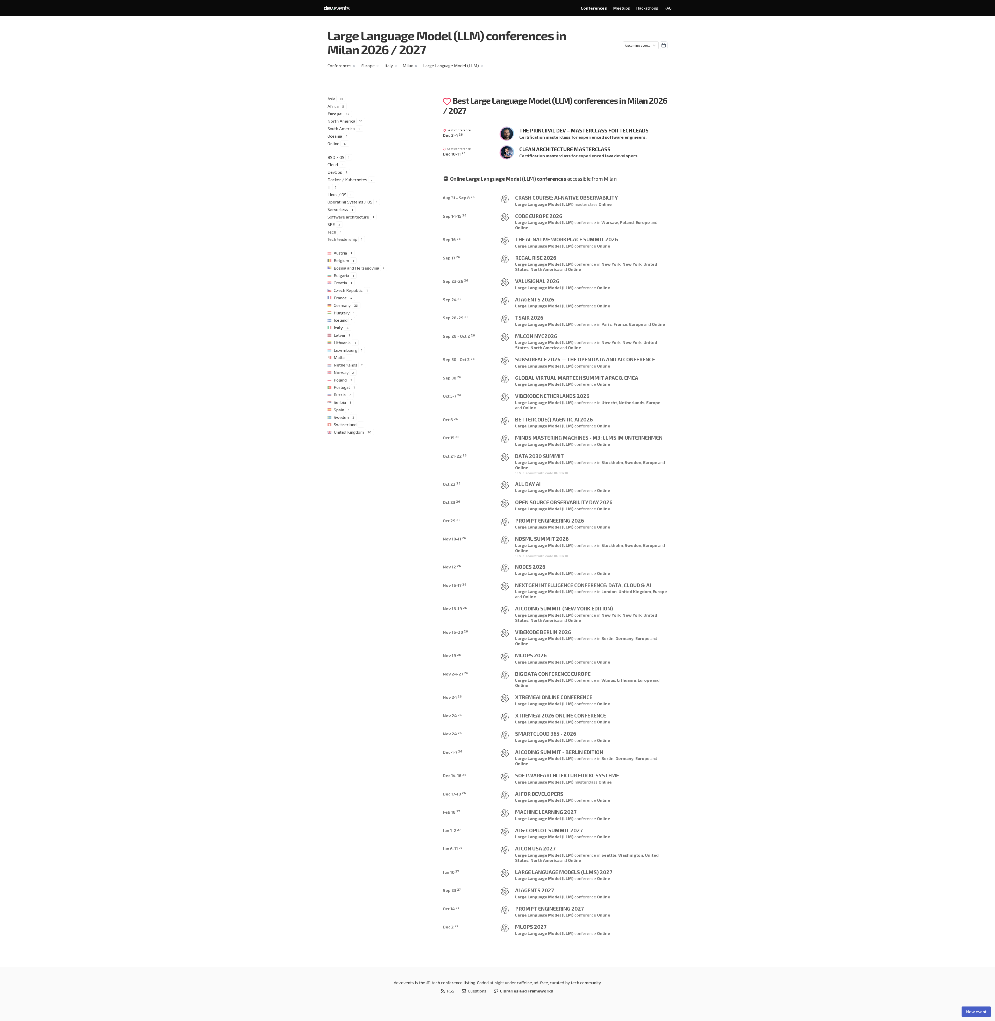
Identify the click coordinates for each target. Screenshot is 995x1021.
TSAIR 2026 (529, 317)
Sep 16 (452, 239)
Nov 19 (452, 655)
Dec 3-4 (453, 135)
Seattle (608, 855)
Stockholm (612, 462)
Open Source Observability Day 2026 (564, 502)
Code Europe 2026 (538, 216)
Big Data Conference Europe (553, 674)
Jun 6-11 (452, 848)
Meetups (621, 7)
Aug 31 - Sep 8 (459, 197)
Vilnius (608, 680)
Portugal (342, 387)
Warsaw (609, 222)
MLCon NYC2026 (536, 336)
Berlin (607, 638)
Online (333, 143)
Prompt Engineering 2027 (549, 908)
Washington (630, 855)
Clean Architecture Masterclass (564, 149)
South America (341, 128)
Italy (389, 65)
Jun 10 (451, 872)
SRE (331, 224)
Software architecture (348, 216)
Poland (340, 379)
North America (341, 120)
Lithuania (342, 342)
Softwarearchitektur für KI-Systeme (567, 775)
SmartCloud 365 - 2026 (545, 733)
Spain (339, 409)
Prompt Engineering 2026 (549, 520)
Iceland (340, 320)
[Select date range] (663, 45)
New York (611, 264)
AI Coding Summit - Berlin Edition (559, 752)
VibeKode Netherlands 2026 (552, 396)
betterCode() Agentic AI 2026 (554, 419)
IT (329, 187)
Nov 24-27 (455, 673)
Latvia (339, 335)
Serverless (338, 209)
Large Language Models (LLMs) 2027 (563, 872)
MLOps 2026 (531, 655)
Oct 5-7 (452, 395)
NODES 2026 (530, 567)
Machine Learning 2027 (546, 812)
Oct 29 (451, 520)
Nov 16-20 (455, 632)
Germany (342, 305)
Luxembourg (345, 350)
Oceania (335, 135)
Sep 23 (452, 890)
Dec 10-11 (454, 153)
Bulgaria (341, 275)
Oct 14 (451, 908)
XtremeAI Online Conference (553, 697)
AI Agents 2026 (534, 299)
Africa (333, 106)
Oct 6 (450, 419)
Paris (606, 324)
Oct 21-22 (455, 456)
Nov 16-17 (454, 585)
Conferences (594, 7)
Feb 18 (451, 811)
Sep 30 (452, 377)
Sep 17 (451, 257)
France (340, 297)
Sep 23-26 (455, 281)
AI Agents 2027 (534, 890)
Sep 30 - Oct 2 (459, 359)
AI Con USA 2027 (535, 848)
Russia (340, 394)
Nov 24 (452, 697)
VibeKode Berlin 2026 (543, 632)
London (609, 591)
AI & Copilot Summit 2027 (549, 830)
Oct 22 (451, 484)
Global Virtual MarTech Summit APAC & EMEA (576, 378)
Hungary (342, 312)
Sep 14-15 (454, 216)
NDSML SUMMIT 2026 (542, 539)
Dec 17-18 (454, 793)
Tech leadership (342, 239)
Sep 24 (452, 299)
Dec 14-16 (454, 775)
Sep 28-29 (455, 317)
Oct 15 (451, 437)
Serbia (340, 402)
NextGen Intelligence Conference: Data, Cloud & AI (583, 585)
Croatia (340, 282)
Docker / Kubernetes (347, 179)
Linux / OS (337, 194)
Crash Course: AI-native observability (566, 197)
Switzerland (345, 424)
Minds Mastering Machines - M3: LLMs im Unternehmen (589, 437)
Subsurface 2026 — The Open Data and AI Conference (585, 359)
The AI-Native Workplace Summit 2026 (566, 239)
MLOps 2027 (530, 927)
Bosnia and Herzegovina (356, 267)
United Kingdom (349, 431)
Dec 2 (450, 926)
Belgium (341, 260)
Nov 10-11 (454, 538)
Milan (408, 65)
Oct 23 (451, 502)
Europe (368, 65)
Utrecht (609, 402)
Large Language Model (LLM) (451, 65)
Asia (331, 98)
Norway (341, 372)
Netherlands (345, 364)
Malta (339, 357)
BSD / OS (336, 157)
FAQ (668, 7)
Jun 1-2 (452, 830)
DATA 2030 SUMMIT (539, 456)
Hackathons (647, 7)
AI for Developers (539, 794)
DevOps (335, 172)
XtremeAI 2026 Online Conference (560, 715)
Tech (332, 231)
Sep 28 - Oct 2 (459, 336)
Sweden (341, 417)
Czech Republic (348, 290)
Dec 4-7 (452, 752)
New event (976, 1011)
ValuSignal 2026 (537, 281)
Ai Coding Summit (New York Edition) (564, 608)
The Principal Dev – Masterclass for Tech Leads (584, 130)
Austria (340, 252)
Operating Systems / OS (350, 201)
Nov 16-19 (455, 608)
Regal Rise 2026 (535, 258)
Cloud (333, 164)
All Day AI (528, 484)
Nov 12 (452, 566)
